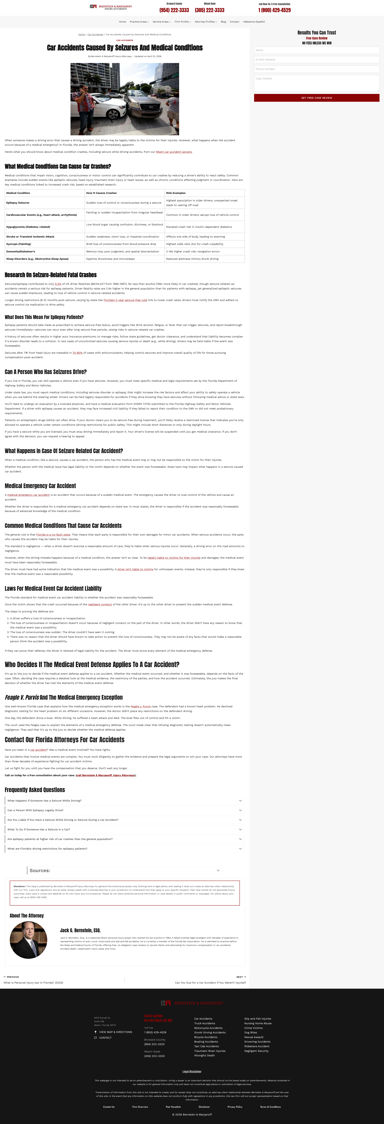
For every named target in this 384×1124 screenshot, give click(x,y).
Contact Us (109, 1106)
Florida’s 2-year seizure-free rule (125, 300)
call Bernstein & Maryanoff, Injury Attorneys (106, 775)
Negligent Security (256, 1050)
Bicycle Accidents (205, 1037)
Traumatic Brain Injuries (209, 1050)
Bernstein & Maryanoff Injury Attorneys (111, 56)
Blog (223, 21)
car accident (38, 749)
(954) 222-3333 (174, 10)
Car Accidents (124, 40)
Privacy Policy (235, 1106)
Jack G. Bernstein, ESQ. (80, 930)
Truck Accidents (204, 1023)
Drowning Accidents (257, 1041)
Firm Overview (140, 1106)
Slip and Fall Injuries (257, 1018)
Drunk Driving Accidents (210, 1032)
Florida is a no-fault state (53, 534)
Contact (234, 21)
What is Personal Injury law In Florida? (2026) (33, 980)
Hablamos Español (254, 21)
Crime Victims (253, 1027)
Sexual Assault (254, 1037)
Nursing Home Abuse (258, 1023)
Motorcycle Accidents (208, 1027)
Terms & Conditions (270, 1106)
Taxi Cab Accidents (206, 1046)
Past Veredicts (173, 1106)
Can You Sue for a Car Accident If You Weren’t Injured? (210, 980)
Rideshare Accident (256, 1046)
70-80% (77, 352)
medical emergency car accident (28, 494)
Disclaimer (204, 1106)
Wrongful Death (204, 1055)
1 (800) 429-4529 (274, 10)
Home (122, 21)
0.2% (58, 283)
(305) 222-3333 (209, 10)
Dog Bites (250, 1032)
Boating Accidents (206, 1041)
